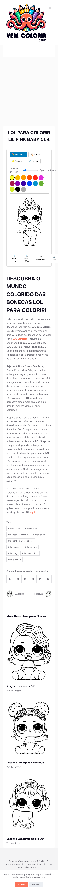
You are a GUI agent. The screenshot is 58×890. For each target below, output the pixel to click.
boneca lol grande (18, 534)
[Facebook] (10, 579)
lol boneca (14, 547)
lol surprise (14, 559)
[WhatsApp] (40, 579)
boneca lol (31, 528)
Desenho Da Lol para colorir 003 (25, 762)
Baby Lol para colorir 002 (21, 686)
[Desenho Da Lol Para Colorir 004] (28, 803)
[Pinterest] (25, 579)
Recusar (36, 884)
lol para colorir (30, 553)
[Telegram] (32, 579)
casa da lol (39, 534)
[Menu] (50, 7)
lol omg (12, 553)
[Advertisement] (29, 88)
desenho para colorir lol (20, 541)
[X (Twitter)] (18, 579)
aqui (32, 512)
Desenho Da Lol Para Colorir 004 (25, 838)
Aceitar (21, 884)
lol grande (31, 547)
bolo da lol (14, 528)
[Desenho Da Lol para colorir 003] (28, 727)
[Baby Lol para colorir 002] (28, 651)
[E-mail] (47, 579)
